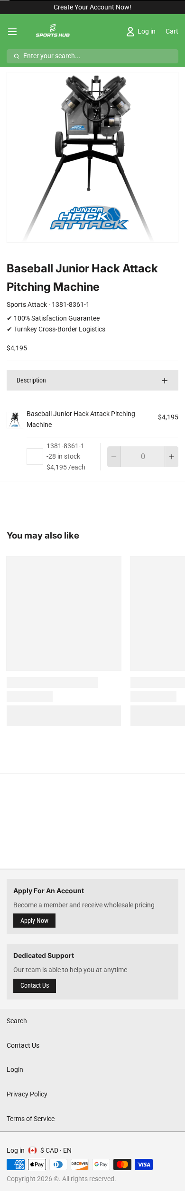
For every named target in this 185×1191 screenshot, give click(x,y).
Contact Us (34, 985)
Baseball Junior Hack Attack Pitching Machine (81, 419)
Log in (16, 1150)
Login (15, 1069)
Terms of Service (31, 1118)
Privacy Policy (27, 1094)
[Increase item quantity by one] (171, 456)
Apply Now (34, 920)
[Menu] (16, 32)
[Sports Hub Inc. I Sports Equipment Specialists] (51, 31)
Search (17, 1021)
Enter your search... (52, 56)
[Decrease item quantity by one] (113, 456)
